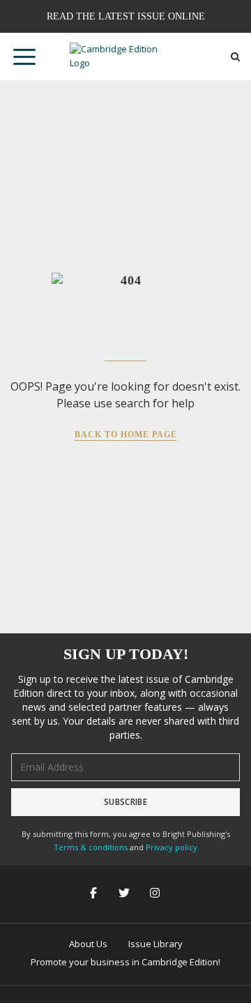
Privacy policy (171, 847)
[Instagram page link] (156, 894)
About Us (88, 943)
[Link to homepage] (125, 56)
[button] (24, 56)
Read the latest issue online (126, 16)
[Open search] (235, 57)
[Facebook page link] (94, 894)
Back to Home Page (126, 434)
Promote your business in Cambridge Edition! (125, 962)
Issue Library (155, 943)
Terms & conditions (91, 847)
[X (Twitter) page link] (125, 894)
